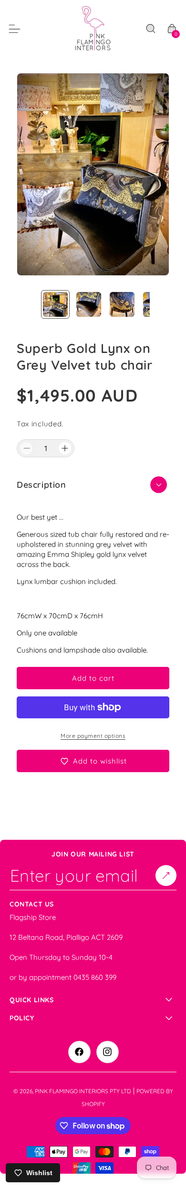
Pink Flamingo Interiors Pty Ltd (83, 1091)
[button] (150, 29)
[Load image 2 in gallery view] (89, 304)
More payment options (93, 735)
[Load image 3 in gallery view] (122, 304)
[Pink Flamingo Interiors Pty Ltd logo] (93, 29)
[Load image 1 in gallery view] (55, 304)
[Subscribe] (166, 875)
